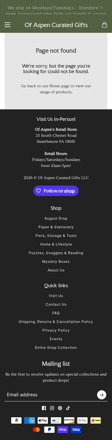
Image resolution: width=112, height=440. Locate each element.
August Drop (56, 218)
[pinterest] (60, 408)
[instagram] (52, 408)
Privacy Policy (56, 330)
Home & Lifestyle (56, 244)
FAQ (56, 313)
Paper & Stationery (56, 227)
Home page (59, 86)
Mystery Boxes (56, 261)
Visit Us (56, 296)
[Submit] (101, 394)
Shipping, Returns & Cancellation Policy (56, 321)
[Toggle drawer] (7, 24)
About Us (56, 270)
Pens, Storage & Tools (56, 235)
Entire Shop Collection (56, 347)
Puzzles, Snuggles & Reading (56, 253)
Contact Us (56, 304)
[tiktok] (68, 408)
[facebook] (44, 408)
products (64, 92)
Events (56, 339)
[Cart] (104, 25)
